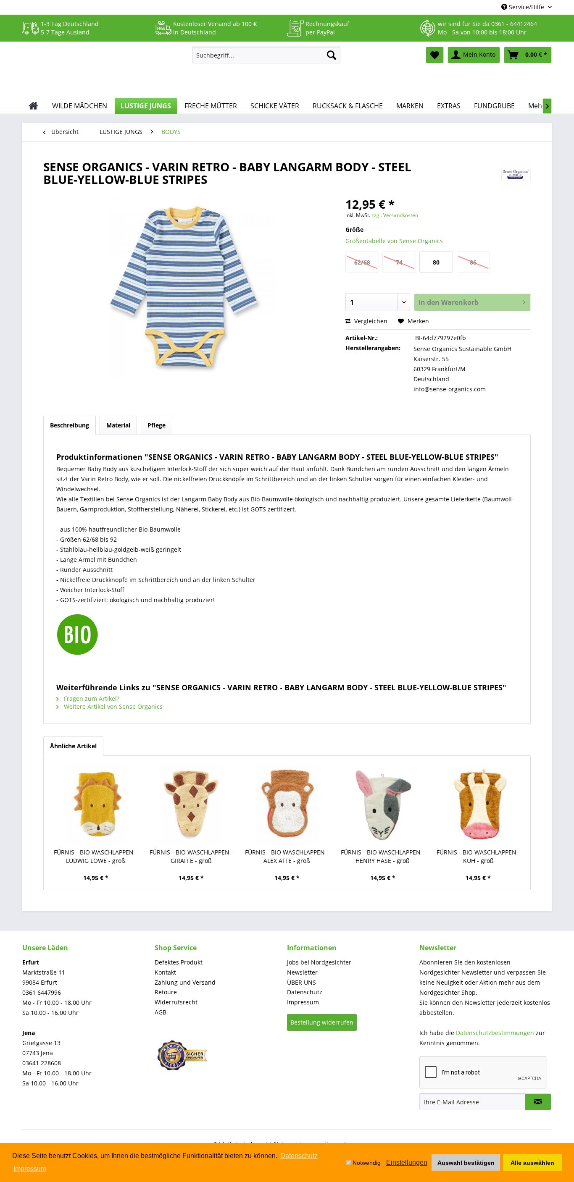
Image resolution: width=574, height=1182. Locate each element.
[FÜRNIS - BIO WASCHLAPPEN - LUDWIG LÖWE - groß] (96, 804)
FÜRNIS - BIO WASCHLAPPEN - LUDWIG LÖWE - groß (95, 856)
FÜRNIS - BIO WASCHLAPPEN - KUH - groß (478, 856)
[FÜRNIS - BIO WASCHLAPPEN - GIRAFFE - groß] (191, 804)
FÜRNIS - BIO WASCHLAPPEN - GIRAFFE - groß (191, 856)
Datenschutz (304, 992)
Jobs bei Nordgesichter (319, 962)
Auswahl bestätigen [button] (466, 1162)
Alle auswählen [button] (532, 1162)
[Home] (33, 106)
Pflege (156, 425)
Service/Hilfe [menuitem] (526, 7)
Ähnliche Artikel (73, 746)
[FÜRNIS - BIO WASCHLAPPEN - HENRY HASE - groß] (383, 804)
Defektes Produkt (179, 962)
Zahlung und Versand (185, 982)
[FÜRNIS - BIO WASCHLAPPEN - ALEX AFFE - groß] (287, 804)
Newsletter (302, 972)
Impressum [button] (29, 1168)
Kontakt (165, 972)
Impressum (303, 1002)
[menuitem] (266, 55)
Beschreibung (69, 425)
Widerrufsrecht (176, 1002)
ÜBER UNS (301, 982)
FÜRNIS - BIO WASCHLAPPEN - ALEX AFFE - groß (287, 856)
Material (118, 425)
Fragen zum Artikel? (90, 698)
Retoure (166, 992)
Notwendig (367, 1162)
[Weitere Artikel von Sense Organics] (516, 175)
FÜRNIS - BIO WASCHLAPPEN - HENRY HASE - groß (382, 856)
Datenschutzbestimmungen (495, 1033)
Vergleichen (370, 321)
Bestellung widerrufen (321, 1022)
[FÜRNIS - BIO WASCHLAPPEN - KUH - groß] (478, 804)
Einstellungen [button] (406, 1162)
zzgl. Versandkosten (394, 215)
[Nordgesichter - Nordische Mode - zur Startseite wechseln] (103, 70)
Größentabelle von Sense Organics (394, 241)
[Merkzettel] (435, 55)
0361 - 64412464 (514, 24)
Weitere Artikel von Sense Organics (112, 706)
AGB (160, 1012)
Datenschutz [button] (299, 1155)
